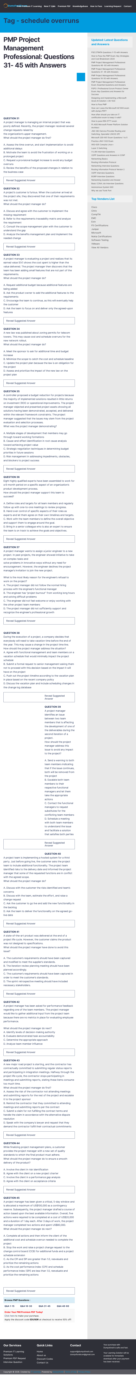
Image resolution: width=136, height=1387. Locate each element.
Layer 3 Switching (99, 148)
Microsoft (96, 232)
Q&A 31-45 (44, 1306)
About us (41, 1355)
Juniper (95, 229)
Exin (93, 221)
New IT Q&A (49, 6)
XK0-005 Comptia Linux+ (102, 144)
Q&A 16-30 (26, 1306)
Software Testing (100, 240)
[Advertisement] (49, 94)
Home (40, 1351)
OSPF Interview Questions (102, 173)
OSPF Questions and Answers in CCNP (108, 155)
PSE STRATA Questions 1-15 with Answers (109, 52)
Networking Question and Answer (105, 180)
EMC (93, 218)
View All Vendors (99, 247)
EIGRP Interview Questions (102, 176)
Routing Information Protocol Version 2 (107, 169)
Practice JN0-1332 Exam (102, 141)
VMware (95, 243)
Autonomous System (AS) (102, 187)
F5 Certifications (99, 225)
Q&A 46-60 (63, 1306)
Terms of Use (71, 1372)
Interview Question (12, 1362)
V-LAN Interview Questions (103, 152)
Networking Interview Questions (105, 166)
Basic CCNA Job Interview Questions (107, 183)
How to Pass (96, 6)
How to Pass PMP (99, 104)
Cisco (94, 207)
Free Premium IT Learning (29, 6)
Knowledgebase (80, 6)
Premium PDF (64, 6)
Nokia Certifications (101, 236)
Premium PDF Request (14, 1358)
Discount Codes (45, 1358)
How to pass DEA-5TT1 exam (104, 121)
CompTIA (96, 214)
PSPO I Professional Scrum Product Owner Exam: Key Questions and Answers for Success (109, 91)
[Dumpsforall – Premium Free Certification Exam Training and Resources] (15, 5)
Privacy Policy (84, 1372)
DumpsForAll (58, 1372)
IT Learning (36, 1372)
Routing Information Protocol (103, 162)
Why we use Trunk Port (101, 190)
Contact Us (42, 1362)
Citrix (94, 210)
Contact (127, 6)
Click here (10, 1315)
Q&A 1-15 (9, 1306)
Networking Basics (99, 159)
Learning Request (112, 6)
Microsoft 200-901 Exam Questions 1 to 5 (109, 137)
